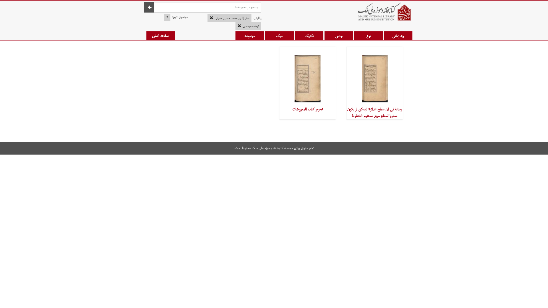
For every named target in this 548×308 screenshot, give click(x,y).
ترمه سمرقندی (251, 26)
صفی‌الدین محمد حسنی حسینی (232, 18)
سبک (279, 36)
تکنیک (309, 36)
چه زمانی (398, 36)
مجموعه (250, 36)
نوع (368, 36)
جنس (338, 36)
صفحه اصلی (160, 36)
